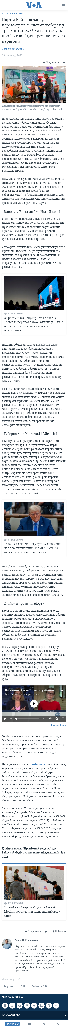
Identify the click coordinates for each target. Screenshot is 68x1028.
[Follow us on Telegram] (34, 1006)
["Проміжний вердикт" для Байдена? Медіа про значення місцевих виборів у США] (34, 883)
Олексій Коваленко (13, 49)
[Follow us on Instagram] (27, 1006)
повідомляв (38, 764)
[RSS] (41, 1006)
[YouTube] (29, 1024)
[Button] (51, 62)
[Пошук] (58, 1024)
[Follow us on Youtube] (20, 1006)
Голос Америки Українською (24, 694)
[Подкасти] (49, 1006)
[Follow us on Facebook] (5, 1006)
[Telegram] (44, 1024)
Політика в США (12, 13)
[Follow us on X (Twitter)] (12, 1006)
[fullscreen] (63, 719)
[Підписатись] (56, 1006)
